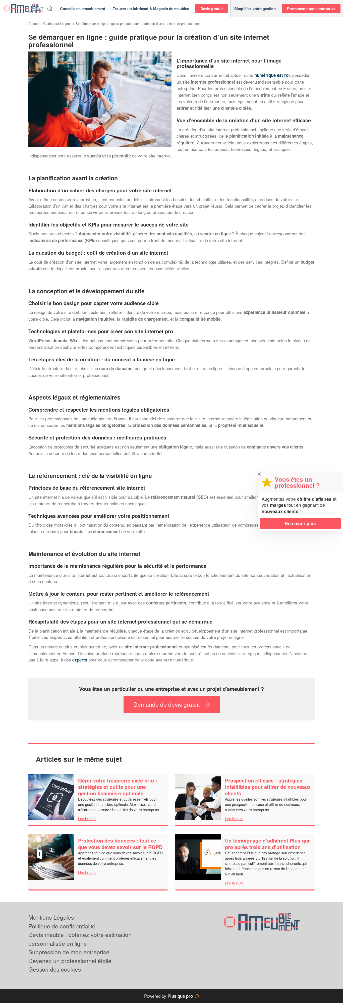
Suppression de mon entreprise (68, 952)
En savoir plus (300, 523)
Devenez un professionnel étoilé (69, 961)
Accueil (33, 23)
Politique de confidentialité (61, 926)
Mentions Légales (51, 917)
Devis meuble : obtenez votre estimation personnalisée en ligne (80, 939)
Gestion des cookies (54, 969)
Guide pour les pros (57, 23)
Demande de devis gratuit (166, 704)
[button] (82, 9)
